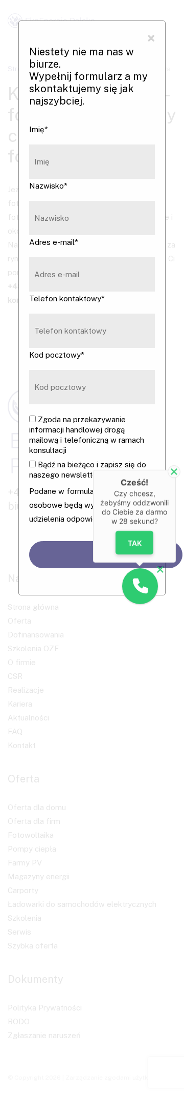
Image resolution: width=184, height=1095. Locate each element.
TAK (135, 543)
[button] (140, 586)
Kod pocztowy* (56, 354)
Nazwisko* (48, 185)
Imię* (38, 129)
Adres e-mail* (53, 242)
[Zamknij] (174, 471)
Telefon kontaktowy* (67, 298)
